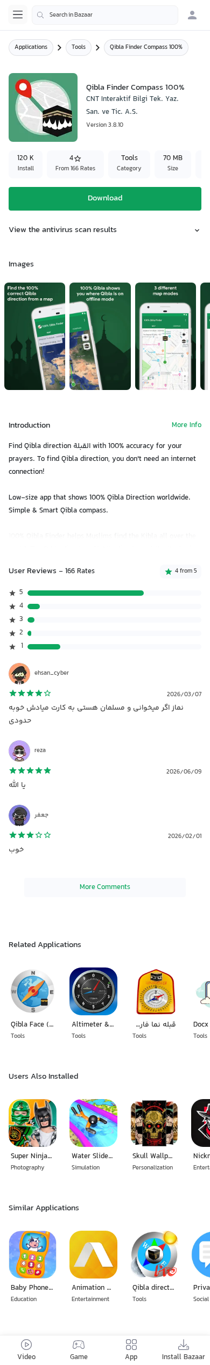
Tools (79, 47)
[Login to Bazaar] (192, 15)
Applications (31, 47)
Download (105, 198)
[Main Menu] (17, 14)
